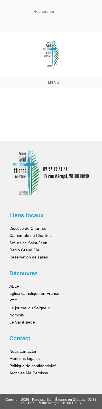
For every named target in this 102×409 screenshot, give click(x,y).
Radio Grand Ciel (24, 250)
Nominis (16, 315)
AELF (14, 286)
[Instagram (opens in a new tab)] (57, 20)
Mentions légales (24, 358)
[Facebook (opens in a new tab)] (46, 20)
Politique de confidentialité (32, 366)
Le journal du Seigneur (29, 308)
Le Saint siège (22, 322)
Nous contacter (23, 351)
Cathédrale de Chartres (30, 235)
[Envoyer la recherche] (66, 11)
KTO (13, 301)
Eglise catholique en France (34, 293)
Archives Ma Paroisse (28, 373)
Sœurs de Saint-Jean (28, 243)
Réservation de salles (28, 257)
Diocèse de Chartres (27, 228)
